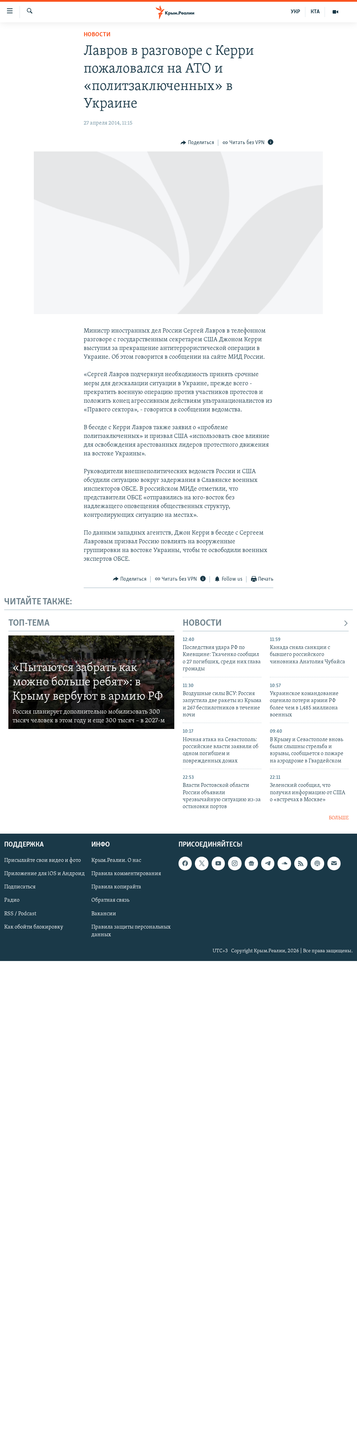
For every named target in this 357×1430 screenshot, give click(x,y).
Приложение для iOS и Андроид (44, 874)
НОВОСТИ (202, 623)
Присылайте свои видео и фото (42, 861)
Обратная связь (110, 900)
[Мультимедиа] (335, 12)
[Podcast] (317, 863)
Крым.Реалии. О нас (116, 861)
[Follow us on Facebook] (185, 863)
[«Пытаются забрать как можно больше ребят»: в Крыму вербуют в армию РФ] (91, 682)
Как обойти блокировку (33, 927)
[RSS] (300, 863)
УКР (295, 12)
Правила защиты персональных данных (130, 931)
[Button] (197, 142)
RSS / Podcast (20, 914)
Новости (97, 35)
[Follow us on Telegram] (267, 863)
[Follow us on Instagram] (234, 863)
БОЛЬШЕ (339, 818)
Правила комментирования (126, 874)
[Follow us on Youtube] (218, 863)
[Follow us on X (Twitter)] (201, 863)
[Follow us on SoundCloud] (284, 863)
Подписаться (20, 887)
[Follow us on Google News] (251, 863)
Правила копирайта (116, 887)
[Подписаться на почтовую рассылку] (334, 863)
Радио (12, 900)
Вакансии (103, 914)
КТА (315, 12)
